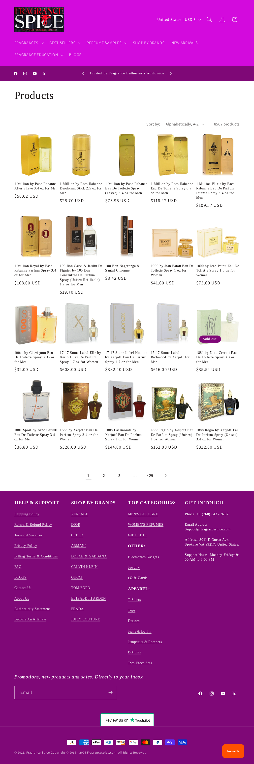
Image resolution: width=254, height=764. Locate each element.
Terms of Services (28, 535)
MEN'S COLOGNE (143, 514)
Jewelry (134, 567)
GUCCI (77, 577)
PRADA (77, 609)
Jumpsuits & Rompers (145, 642)
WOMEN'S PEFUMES (145, 524)
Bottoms (134, 652)
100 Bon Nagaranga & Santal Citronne (122, 268)
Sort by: (153, 124)
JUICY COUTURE (85, 619)
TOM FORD (80, 588)
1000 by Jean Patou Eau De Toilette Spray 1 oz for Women (172, 270)
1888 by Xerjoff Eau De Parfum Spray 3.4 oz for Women (79, 434)
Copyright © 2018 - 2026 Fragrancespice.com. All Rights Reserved (99, 752)
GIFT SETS (137, 535)
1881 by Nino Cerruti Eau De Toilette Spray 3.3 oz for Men (216, 357)
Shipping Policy (26, 514)
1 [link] (88, 475)
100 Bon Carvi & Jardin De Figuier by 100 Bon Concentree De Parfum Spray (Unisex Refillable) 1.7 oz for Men (81, 275)
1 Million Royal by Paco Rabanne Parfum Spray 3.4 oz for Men (35, 270)
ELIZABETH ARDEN (88, 598)
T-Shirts (134, 600)
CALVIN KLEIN (84, 567)
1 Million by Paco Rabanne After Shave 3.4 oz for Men (36, 186)
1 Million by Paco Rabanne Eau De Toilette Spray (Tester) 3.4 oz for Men (126, 188)
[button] (28, 43)
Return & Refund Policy (33, 524)
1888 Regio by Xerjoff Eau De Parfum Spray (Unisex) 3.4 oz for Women (217, 434)
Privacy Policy (25, 546)
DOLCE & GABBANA (89, 556)
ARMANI (78, 546)
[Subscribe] (110, 692)
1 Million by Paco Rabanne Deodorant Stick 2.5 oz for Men (81, 188)
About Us (21, 598)
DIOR (75, 524)
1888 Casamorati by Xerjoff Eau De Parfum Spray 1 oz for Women (123, 434)
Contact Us (23, 588)
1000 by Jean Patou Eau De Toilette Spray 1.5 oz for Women (217, 270)
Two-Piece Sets (140, 663)
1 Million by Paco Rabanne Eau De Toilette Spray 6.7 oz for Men (172, 188)
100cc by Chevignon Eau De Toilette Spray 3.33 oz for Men (34, 357)
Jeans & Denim (140, 631)
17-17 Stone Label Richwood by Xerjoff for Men (170, 357)
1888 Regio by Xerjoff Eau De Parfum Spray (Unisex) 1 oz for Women (172, 434)
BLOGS (20, 577)
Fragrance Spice (38, 752)
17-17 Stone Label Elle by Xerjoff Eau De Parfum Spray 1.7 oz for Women (80, 357)
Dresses (134, 621)
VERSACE (79, 514)
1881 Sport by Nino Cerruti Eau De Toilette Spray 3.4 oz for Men (36, 434)
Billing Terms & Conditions (36, 556)
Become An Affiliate (30, 619)
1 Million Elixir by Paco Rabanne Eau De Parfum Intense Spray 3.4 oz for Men (215, 191)
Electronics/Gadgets (143, 557)
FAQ (18, 567)
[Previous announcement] (83, 73)
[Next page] (165, 475)
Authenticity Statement (32, 609)
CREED (77, 535)
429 (150, 475)
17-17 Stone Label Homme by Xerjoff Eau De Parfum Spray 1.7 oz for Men (126, 357)
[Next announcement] (170, 73)
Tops (131, 610)
